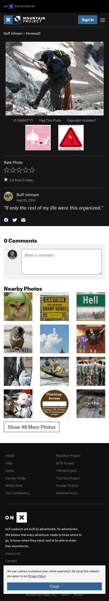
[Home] (27, 19)
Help (8, 463)
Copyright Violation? (81, 120)
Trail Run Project (68, 478)
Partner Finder (15, 478)
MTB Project (65, 463)
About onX (13, 553)
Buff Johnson (13, 33)
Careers (11, 561)
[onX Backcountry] (19, 6)
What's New (14, 485)
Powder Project (67, 485)
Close (54, 586)
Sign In (88, 19)
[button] (6, 220)
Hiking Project (66, 470)
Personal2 (33, 33)
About (9, 455)
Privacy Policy (37, 576)
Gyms (9, 470)
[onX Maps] (16, 521)
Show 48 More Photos (32, 427)
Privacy (78, 594)
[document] (54, 579)
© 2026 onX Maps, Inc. (41, 594)
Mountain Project (68, 455)
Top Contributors (17, 493)
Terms (65, 594)
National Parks (66, 493)
